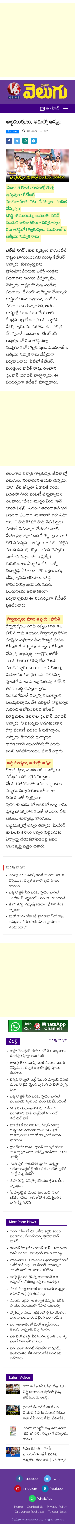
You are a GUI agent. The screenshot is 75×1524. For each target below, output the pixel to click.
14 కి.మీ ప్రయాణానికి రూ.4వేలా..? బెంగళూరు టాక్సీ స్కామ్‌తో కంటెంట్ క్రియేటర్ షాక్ (34, 1114)
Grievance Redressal (30, 1512)
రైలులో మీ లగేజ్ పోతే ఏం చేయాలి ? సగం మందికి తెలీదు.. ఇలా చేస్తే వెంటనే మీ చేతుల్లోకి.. (44, 1413)
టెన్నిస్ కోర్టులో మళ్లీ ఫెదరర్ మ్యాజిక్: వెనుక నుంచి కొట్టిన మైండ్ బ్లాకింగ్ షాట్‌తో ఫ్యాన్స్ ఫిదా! (39, 1085)
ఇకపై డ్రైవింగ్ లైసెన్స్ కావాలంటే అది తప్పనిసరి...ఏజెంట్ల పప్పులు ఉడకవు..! (34, 1280)
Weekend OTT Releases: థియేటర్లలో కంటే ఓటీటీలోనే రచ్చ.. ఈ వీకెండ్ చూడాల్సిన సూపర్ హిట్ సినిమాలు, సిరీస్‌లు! (39, 1265)
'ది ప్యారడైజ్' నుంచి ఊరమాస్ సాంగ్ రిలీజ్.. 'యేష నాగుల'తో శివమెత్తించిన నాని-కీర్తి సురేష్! (35, 1198)
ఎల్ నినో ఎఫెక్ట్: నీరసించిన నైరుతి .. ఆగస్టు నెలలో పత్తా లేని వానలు (38, 1339)
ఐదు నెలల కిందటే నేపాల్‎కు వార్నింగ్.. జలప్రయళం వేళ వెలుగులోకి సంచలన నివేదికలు (35, 1354)
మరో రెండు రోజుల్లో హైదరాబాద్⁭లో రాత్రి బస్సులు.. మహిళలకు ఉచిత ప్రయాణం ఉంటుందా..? (36, 922)
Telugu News (57, 1512)
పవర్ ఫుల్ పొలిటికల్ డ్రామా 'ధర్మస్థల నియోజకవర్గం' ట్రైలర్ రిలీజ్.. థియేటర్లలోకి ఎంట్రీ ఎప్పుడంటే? (38, 1169)
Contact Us (35, 1507)
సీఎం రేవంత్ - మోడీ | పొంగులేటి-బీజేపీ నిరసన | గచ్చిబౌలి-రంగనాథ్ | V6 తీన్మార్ (45, 1454)
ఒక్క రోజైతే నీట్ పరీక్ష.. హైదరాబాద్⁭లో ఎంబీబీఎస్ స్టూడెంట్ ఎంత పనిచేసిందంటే (37, 895)
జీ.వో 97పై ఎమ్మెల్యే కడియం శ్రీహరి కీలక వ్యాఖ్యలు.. (36, 907)
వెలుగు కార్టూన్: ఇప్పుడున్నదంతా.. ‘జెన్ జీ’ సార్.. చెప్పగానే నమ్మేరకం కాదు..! (45, 1434)
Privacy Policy (57, 1507)
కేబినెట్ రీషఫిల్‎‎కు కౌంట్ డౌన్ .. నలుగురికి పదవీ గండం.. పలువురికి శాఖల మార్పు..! (38, 1251)
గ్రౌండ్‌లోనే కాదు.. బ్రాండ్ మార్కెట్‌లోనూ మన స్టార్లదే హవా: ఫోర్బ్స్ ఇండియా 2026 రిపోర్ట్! (38, 1152)
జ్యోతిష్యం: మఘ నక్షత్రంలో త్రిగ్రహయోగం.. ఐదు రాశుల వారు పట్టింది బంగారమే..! (38, 1315)
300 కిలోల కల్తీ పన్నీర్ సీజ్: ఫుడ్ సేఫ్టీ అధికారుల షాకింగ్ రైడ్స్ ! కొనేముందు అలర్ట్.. (44, 1392)
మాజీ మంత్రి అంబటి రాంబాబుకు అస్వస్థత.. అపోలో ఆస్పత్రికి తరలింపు (38, 1291)
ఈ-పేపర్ (53, 108)
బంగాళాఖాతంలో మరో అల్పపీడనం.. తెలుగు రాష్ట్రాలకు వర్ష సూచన (34, 1327)
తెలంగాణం (12, 131)
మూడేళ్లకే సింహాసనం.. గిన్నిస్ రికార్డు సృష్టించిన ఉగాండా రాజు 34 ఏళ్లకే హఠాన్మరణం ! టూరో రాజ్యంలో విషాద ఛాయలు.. (35, 1133)
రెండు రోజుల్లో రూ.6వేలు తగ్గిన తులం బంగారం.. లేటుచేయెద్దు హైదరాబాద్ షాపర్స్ (35, 1237)
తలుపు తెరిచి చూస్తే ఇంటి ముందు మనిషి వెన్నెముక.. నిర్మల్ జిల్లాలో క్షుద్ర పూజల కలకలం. (36, 881)
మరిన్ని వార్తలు (57, 1040)
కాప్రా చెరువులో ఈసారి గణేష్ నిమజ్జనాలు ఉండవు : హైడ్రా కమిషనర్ (38, 1054)
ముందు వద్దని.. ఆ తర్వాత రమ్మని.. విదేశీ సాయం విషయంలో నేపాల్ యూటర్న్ (37, 1303)
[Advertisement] (37, 40)
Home (18, 1507)
